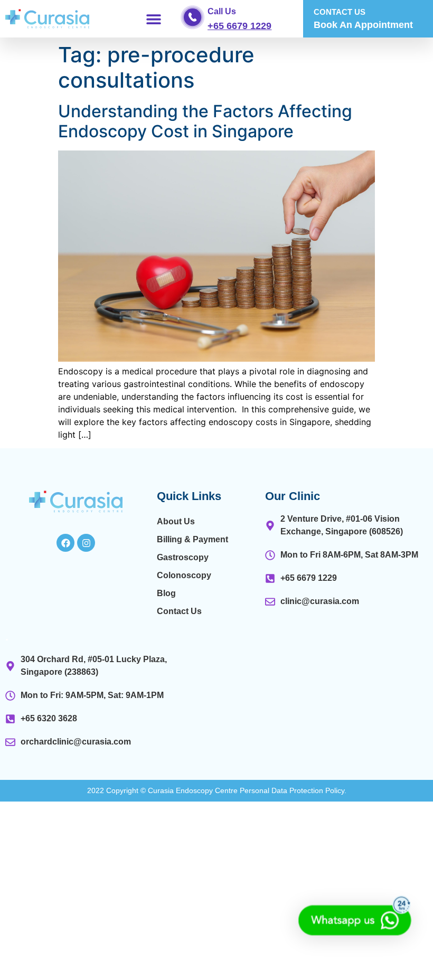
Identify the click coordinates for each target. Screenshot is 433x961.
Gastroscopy (183, 557)
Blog (166, 593)
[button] (154, 19)
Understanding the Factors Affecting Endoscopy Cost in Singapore (205, 121)
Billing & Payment (192, 539)
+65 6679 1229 (239, 26)
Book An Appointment (363, 25)
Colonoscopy (184, 575)
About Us (176, 521)
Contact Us (179, 611)
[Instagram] (86, 543)
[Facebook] (65, 543)
